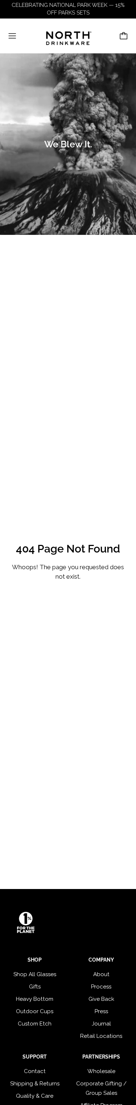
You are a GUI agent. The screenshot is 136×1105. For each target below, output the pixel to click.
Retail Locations (101, 1036)
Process (101, 986)
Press (101, 1011)
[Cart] (123, 36)
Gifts (35, 986)
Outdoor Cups (34, 1011)
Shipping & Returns (34, 1083)
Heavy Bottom (34, 999)
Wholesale (101, 1071)
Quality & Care (34, 1096)
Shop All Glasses (34, 974)
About (101, 974)
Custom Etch (34, 1023)
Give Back (101, 999)
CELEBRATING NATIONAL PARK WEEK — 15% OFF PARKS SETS (68, 9)
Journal (101, 1023)
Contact (35, 1071)
